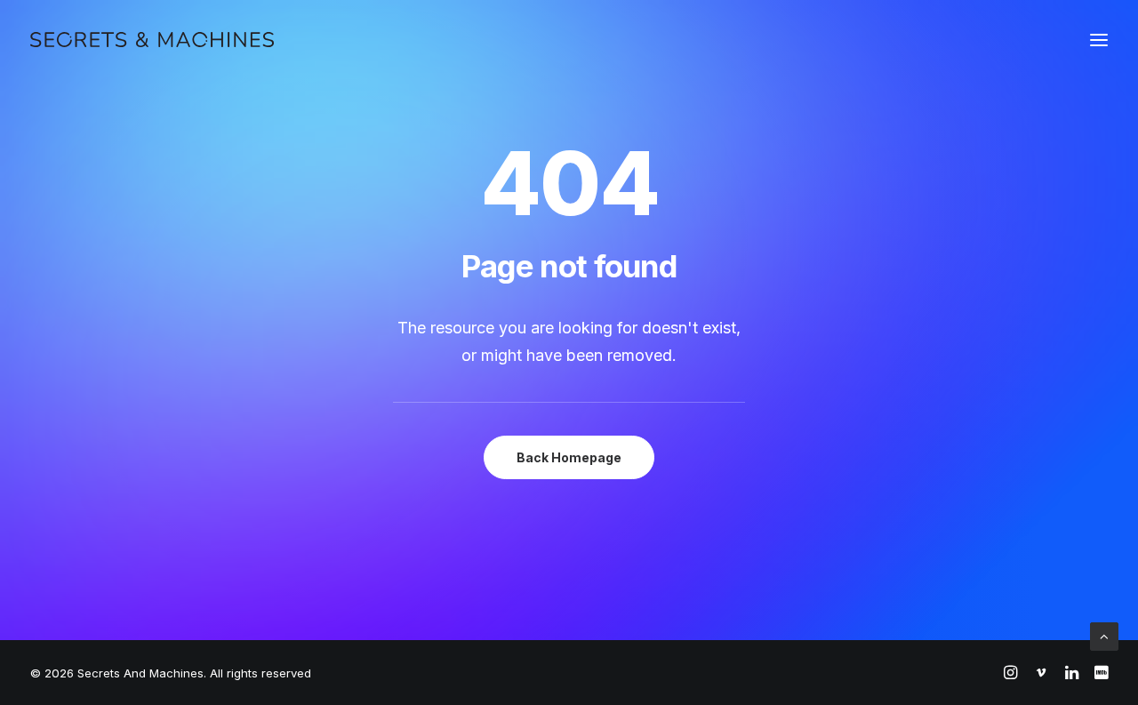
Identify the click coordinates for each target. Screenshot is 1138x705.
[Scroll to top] (1104, 635)
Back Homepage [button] (569, 457)
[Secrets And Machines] (152, 39)
